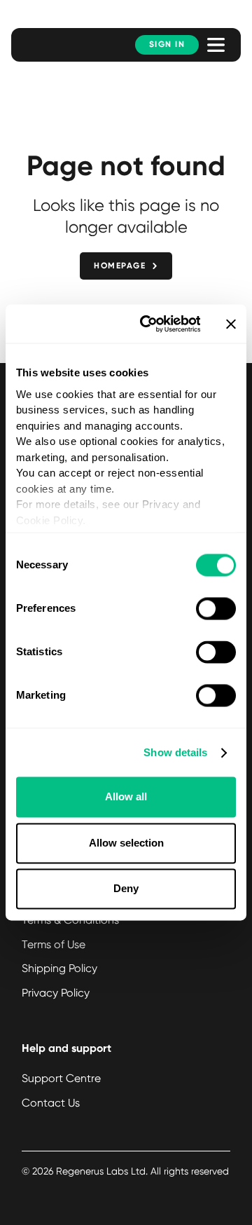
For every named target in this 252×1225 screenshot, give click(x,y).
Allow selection (126, 843)
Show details (175, 752)
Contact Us (51, 1102)
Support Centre (61, 1078)
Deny (126, 889)
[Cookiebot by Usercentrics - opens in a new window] (147, 323)
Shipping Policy (59, 968)
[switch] (216, 609)
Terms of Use (53, 944)
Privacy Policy (56, 992)
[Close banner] (231, 324)
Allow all (126, 797)
